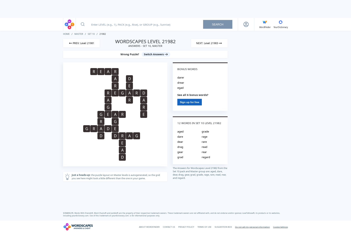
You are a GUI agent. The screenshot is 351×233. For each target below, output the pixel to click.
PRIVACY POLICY (186, 226)
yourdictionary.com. (81, 215)
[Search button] (82, 24)
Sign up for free (189, 102)
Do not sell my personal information (252, 226)
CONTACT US (169, 226)
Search (217, 24)
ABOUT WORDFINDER (149, 226)
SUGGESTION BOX (223, 226)
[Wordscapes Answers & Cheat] (69, 24)
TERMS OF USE (204, 226)
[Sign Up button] (246, 24)
